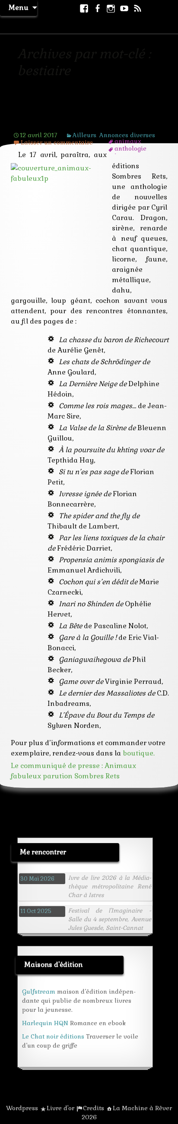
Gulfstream (38, 991)
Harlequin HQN (45, 1023)
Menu (19, 7)
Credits (93, 1108)
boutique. (139, 753)
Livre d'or (60, 1108)
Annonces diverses (127, 135)
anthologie (130, 148)
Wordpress (22, 1108)
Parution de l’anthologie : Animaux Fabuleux (70, 116)
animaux (127, 141)
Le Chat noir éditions (53, 1036)
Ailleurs (84, 135)
